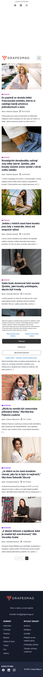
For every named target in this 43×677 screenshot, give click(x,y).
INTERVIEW (7, 405)
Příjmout (21, 341)
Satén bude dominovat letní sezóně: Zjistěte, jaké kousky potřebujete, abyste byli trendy (21, 286)
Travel (5, 645)
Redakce (27, 630)
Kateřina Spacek (12, 111)
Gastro (6, 653)
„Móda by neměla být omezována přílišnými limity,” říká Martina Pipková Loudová (19, 411)
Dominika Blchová (12, 294)
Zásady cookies (10, 358)
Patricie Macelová (12, 419)
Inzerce (27, 626)
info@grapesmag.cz (25, 614)
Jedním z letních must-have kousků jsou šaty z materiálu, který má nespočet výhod (21, 226)
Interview (7, 626)
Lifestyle (7, 630)
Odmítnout (21, 347)
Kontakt (27, 634)
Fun (4, 649)
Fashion (6, 634)
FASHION (6, 94)
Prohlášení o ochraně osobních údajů (26, 358)
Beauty (6, 637)
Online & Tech (9, 641)
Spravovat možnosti (21, 353)
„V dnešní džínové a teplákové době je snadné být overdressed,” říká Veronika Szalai (21, 534)
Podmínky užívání (31, 645)
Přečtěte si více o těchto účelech (32, 335)
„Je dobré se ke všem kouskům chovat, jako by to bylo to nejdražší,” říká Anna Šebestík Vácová (21, 474)
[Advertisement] (21, 31)
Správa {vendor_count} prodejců (13, 335)
